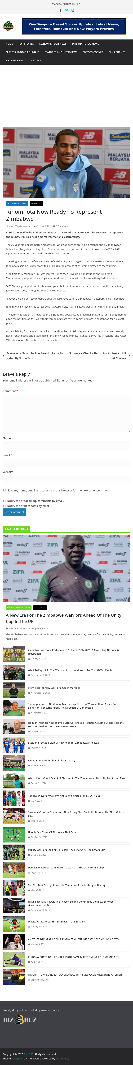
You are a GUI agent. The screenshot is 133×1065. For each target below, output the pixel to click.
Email (7, 455)
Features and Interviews (61, 52)
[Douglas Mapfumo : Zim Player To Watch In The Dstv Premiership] (14, 870)
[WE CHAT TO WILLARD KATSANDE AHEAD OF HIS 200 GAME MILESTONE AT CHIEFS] (14, 977)
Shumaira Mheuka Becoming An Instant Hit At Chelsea (97, 355)
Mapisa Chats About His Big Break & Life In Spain (56, 921)
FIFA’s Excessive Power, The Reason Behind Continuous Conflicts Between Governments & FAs (71, 903)
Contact (35, 60)
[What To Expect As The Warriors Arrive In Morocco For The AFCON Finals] (14, 672)
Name (8, 438)
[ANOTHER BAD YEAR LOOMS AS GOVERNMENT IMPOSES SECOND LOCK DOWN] (14, 942)
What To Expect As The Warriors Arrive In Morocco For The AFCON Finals (70, 670)
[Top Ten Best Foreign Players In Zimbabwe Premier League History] (14, 888)
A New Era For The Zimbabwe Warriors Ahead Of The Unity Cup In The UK (63, 618)
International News (85, 43)
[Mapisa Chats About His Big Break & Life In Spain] (14, 924)
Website (8, 472)
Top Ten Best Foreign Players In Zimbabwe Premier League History (66, 885)
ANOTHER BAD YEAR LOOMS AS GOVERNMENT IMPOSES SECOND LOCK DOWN (73, 939)
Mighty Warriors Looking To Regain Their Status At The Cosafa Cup (66, 849)
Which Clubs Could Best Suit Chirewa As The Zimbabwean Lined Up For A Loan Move (77, 778)
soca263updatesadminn (20, 226)
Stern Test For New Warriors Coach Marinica (54, 687)
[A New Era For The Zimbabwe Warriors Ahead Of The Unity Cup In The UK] (66, 568)
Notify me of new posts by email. (28, 506)
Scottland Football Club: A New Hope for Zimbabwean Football (64, 742)
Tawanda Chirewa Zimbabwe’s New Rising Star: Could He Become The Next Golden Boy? (76, 813)
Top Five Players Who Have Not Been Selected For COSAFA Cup (64, 795)
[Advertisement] (66, 101)
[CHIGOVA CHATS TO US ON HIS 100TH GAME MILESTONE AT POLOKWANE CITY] (14, 959)
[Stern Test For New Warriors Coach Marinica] (14, 690)
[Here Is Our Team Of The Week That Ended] (14, 834)
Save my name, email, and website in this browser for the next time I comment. (58, 490)
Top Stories (26, 43)
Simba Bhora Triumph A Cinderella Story (51, 760)
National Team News (52, 43)
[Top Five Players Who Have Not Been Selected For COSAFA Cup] (14, 798)
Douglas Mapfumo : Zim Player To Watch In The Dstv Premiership (66, 867)
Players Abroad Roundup (22, 52)
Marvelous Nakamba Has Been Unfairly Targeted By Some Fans (35, 355)
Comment (10, 391)
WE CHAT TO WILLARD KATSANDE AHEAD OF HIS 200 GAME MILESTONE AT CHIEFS (75, 974)
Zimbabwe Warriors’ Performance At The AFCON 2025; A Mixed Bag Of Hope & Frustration (73, 651)
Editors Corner (93, 52)
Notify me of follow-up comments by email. (35, 501)
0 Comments (62, 226)
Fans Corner (117, 52)
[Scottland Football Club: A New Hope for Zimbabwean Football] (14, 745)
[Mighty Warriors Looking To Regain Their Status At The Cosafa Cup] (14, 852)
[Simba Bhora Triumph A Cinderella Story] (14, 763)
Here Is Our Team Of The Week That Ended (53, 832)
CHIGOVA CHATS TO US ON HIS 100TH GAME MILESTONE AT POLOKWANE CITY (73, 957)
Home (9, 43)
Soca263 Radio (15, 60)
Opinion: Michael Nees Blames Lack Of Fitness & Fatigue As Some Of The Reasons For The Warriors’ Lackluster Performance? (76, 724)
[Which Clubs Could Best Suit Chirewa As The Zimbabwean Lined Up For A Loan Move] (14, 780)
